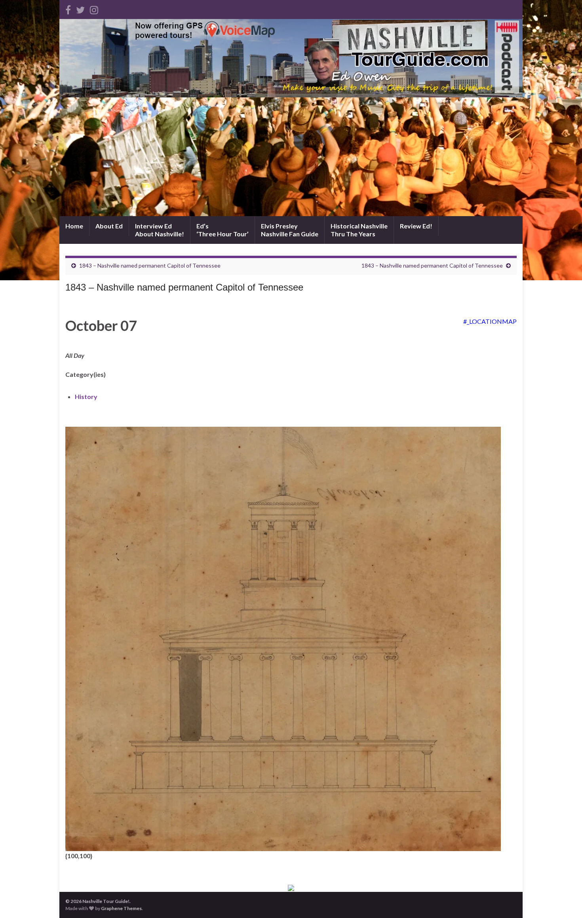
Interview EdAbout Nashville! (159, 230)
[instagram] (94, 8)
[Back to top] (564, 900)
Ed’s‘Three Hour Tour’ (222, 230)
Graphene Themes (121, 908)
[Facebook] (68, 8)
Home (74, 226)
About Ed (109, 226)
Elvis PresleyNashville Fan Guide (289, 230)
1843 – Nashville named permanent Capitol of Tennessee (150, 265)
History (86, 396)
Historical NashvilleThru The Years (359, 230)
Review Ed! (416, 226)
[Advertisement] (291, 156)
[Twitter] (80, 8)
